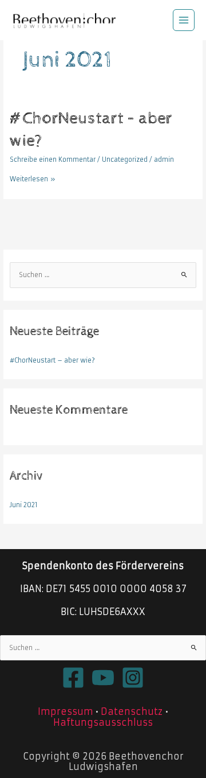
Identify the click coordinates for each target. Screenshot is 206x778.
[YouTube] (103, 677)
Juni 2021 (24, 505)
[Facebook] (73, 677)
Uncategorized (125, 159)
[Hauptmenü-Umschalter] (184, 20)
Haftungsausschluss (103, 722)
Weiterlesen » (32, 178)
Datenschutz (132, 711)
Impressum (65, 711)
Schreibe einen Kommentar (53, 159)
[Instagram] (132, 677)
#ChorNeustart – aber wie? (52, 360)
